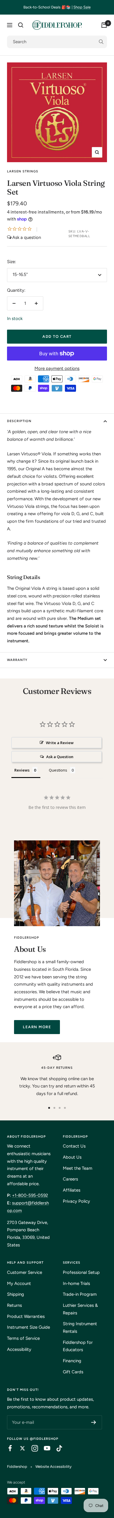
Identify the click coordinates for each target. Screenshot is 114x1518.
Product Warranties (26, 1316)
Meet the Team (77, 1168)
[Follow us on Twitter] (19, 1448)
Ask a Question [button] (59, 756)
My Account (19, 1283)
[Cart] (104, 25)
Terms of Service (23, 1338)
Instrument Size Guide (28, 1327)
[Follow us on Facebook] (7, 1448)
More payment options (57, 368)
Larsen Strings (22, 171)
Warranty (17, 660)
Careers (70, 1179)
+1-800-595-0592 (30, 1195)
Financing (72, 1360)
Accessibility (19, 1349)
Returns (14, 1305)
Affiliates (71, 1190)
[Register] (93, 1422)
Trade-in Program (80, 1294)
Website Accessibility (53, 1466)
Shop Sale (82, 7)
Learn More (37, 1027)
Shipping (15, 1294)
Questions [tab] (58, 770)
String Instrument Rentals (80, 1327)
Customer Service (24, 1272)
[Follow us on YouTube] (44, 1448)
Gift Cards (73, 1371)
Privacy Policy (76, 1201)
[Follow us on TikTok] (56, 1448)
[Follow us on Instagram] (32, 1448)
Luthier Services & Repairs (80, 1309)
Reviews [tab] (22, 770)
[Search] (20, 25)
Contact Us (74, 1146)
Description (19, 421)
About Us (72, 1157)
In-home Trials (76, 1283)
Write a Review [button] (60, 742)
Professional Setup (81, 1272)
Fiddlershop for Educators (78, 1346)
